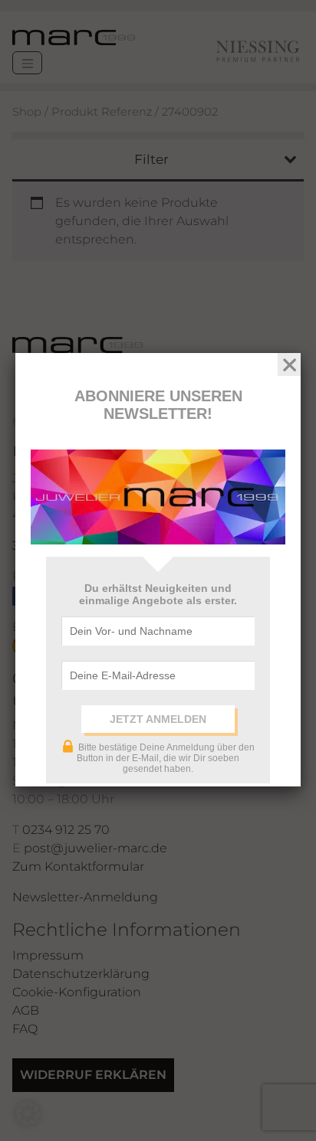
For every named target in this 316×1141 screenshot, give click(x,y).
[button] (27, 1113)
